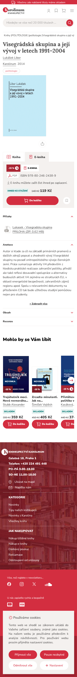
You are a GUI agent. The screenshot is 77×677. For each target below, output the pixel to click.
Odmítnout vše (22, 665)
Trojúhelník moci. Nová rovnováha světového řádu (15, 398)
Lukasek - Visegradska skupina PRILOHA (32, 229)
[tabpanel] (38, 185)
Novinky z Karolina (20, 516)
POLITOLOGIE (20, 35)
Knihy (7, 35)
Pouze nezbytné (54, 655)
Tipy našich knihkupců (23, 510)
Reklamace (16, 555)
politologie (35, 35)
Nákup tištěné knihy (21, 538)
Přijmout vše (23, 655)
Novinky (14, 505)
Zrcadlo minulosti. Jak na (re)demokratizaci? (45, 398)
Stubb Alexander (14, 405)
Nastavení (56, 665)
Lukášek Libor (12, 58)
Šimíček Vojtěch (42, 405)
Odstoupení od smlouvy (24, 560)
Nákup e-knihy (18, 544)
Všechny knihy (18, 521)
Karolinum (9, 64)
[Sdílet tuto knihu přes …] (42, 144)
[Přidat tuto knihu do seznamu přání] (67, 200)
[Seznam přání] (56, 10)
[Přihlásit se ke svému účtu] (48, 10)
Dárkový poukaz (19, 549)
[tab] (13, 157)
